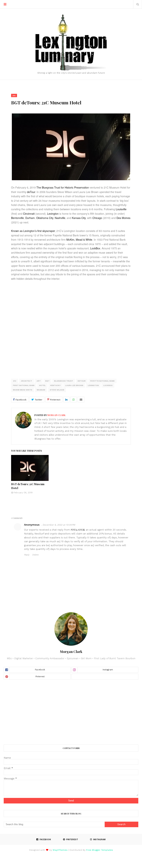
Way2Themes (60, 850)
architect (26, 381)
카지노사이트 (78, 529)
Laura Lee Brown (74, 385)
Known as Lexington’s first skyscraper (33, 231)
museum (41, 390)
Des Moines (123, 218)
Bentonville (17, 218)
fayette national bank (102, 381)
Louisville (121, 209)
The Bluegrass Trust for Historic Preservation (62, 187)
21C (14, 381)
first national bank (24, 385)
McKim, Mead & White (79, 239)
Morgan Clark (56, 415)
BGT (47, 381)
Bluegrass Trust (63, 381)
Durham (30, 218)
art (39, 381)
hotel (42, 385)
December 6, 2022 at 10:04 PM (59, 525)
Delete (35, 555)
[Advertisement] (71, 712)
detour (82, 381)
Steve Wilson (57, 390)
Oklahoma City (44, 218)
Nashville (60, 218)
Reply (26, 555)
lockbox (107, 385)
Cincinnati (29, 213)
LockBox (95, 248)
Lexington (53, 213)
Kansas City (79, 218)
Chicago (97, 218)
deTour (31, 192)
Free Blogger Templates (99, 850)
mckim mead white (22, 390)
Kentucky (55, 385)
